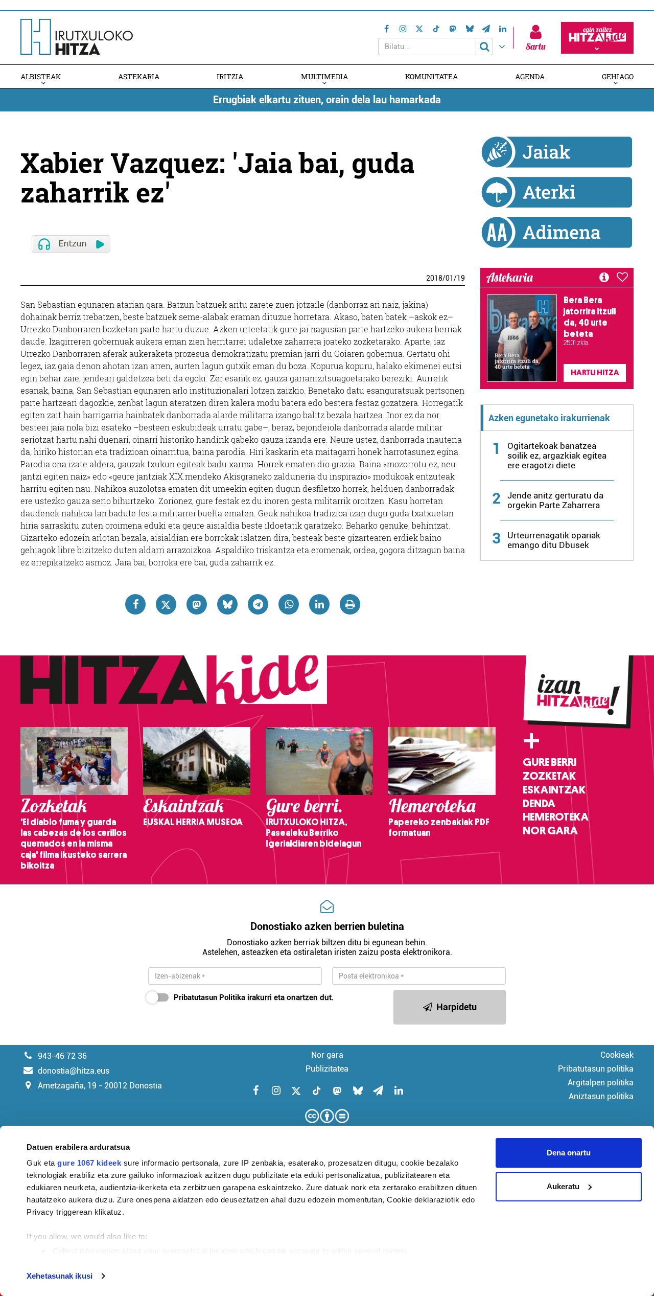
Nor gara (550, 830)
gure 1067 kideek (89, 1162)
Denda (539, 803)
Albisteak (40, 76)
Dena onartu (569, 1152)
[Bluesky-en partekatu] (227, 604)
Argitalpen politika (601, 1082)
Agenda (530, 76)
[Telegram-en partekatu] (258, 604)
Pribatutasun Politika (209, 997)
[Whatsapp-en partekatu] (288, 604)
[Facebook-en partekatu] (135, 604)
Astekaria (138, 76)
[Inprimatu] (350, 604)
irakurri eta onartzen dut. (254, 997)
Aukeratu (563, 1186)
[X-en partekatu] (166, 604)
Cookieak (617, 1055)
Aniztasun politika (601, 1096)
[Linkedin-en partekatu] (319, 604)
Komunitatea (431, 76)
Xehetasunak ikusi (59, 1275)
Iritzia (230, 76)
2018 (434, 278)
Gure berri (549, 762)
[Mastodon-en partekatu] (196, 604)
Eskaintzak (554, 789)
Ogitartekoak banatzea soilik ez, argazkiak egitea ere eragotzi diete (556, 455)
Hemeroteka (556, 817)
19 (461, 278)
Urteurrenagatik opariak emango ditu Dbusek (553, 540)
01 (450, 278)
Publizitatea (327, 1069)
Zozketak (549, 776)
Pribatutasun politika (596, 1069)
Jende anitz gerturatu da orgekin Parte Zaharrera (555, 500)
